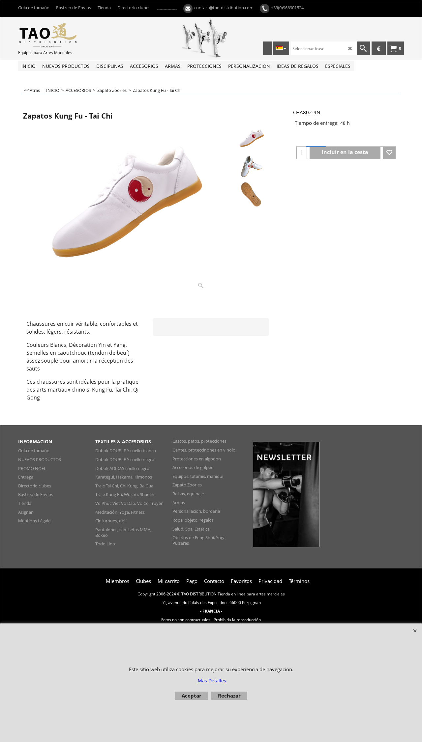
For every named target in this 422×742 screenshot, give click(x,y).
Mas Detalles (212, 680)
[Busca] (363, 48)
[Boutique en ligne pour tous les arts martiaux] (67, 35)
